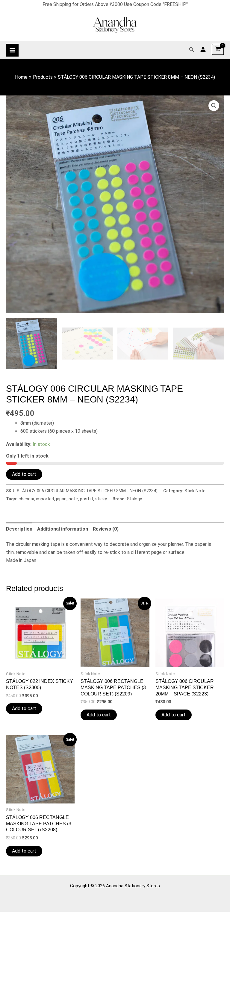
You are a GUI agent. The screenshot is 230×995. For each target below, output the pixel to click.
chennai (26, 499)
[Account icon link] (203, 49)
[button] (191, 49)
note (73, 499)
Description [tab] (19, 529)
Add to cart (24, 474)
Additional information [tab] (62, 529)
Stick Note (194, 490)
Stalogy (134, 499)
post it (86, 499)
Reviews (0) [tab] (106, 529)
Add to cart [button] (24, 708)
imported (45, 499)
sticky (101, 499)
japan (61, 499)
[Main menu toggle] (12, 50)
